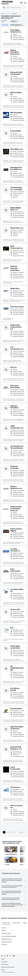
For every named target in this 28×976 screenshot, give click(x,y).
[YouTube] (13, 955)
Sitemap (3, 969)
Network (5, 3)
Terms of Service (4, 964)
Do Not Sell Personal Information (7, 967)
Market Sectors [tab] (16, 922)
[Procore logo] (7, 2)
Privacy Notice (4, 961)
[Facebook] (4, 956)
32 (21, 832)
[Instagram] (10, 956)
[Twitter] (7, 956)
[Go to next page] (24, 832)
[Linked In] (1, 956)
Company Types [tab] (6, 922)
